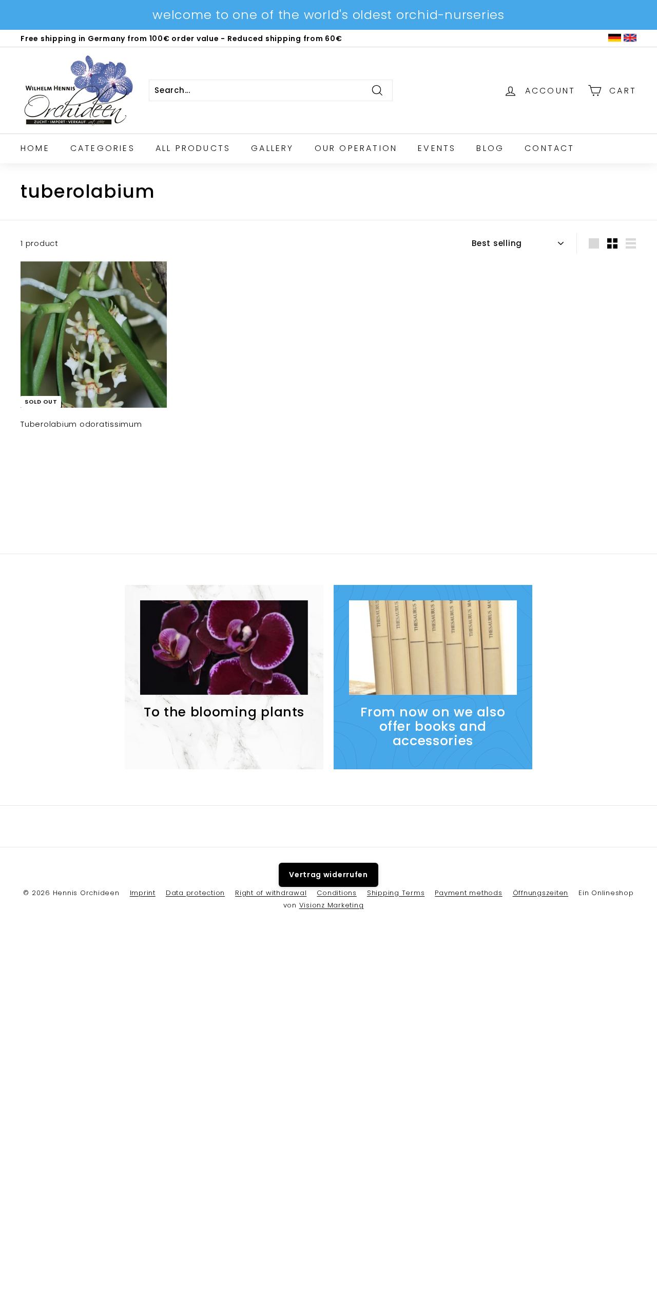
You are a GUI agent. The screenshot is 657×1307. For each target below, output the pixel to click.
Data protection (195, 893)
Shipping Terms (396, 893)
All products (193, 148)
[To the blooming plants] (224, 647)
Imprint (143, 893)
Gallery (272, 148)
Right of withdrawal (270, 893)
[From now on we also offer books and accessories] (433, 647)
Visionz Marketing (331, 905)
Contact (549, 148)
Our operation (356, 148)
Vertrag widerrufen (328, 874)
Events (437, 148)
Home (35, 148)
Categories (102, 148)
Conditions (337, 893)
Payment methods (468, 893)
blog (490, 148)
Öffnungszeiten (541, 893)
